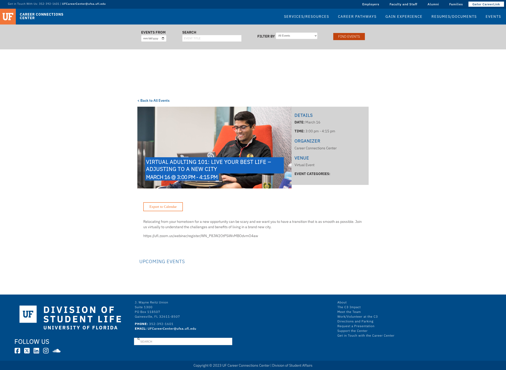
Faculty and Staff (403, 4)
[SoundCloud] (56, 351)
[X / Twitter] (27, 351)
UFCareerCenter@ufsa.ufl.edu (172, 328)
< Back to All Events (153, 100)
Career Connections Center (41, 16)
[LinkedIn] (36, 351)
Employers (370, 4)
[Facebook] (17, 351)
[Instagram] (46, 351)
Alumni (433, 4)
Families (456, 4)
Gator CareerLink (486, 4)
